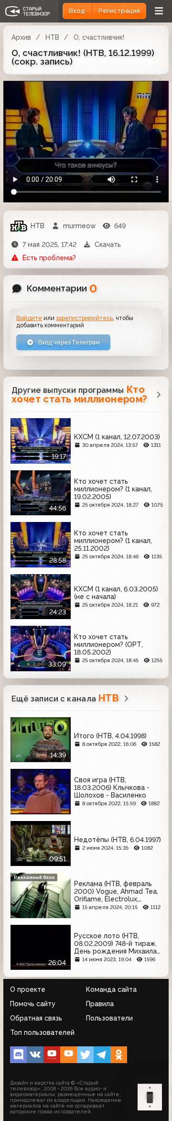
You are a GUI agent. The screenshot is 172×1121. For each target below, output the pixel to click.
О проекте (27, 989)
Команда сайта (111, 989)
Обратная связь (36, 1018)
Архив (21, 37)
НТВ (52, 37)
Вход (77, 10)
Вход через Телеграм (68, 342)
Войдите (29, 318)
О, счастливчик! (99, 37)
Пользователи (109, 1018)
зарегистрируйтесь (84, 318)
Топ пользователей (42, 1032)
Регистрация (119, 10)
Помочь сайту (32, 1004)
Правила (100, 1004)
